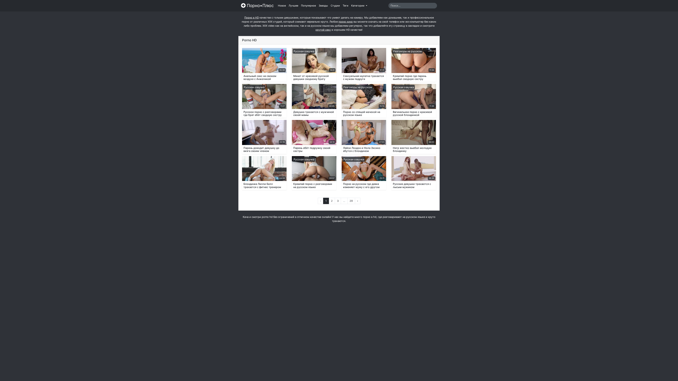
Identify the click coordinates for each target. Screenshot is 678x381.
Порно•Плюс (260, 5)
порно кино (345, 21)
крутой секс (323, 29)
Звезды (323, 5)
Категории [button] (358, 5)
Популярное (308, 5)
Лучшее (293, 5)
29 (351, 200)
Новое (282, 5)
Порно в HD (251, 17)
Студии (335, 5)
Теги (345, 5)
